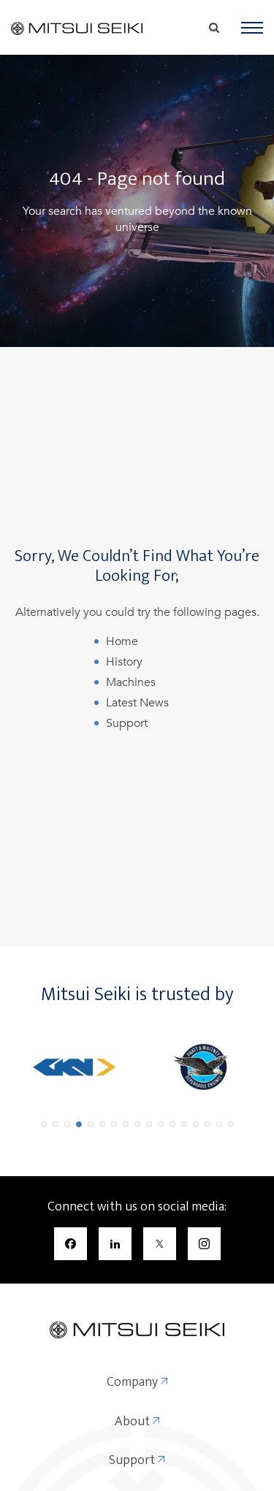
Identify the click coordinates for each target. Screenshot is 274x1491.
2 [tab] (55, 1124)
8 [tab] (126, 1124)
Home (122, 641)
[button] (252, 27)
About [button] (134, 1422)
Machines (131, 682)
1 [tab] (44, 1124)
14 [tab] (196, 1124)
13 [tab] (184, 1124)
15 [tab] (207, 1124)
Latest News (137, 703)
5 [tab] (91, 1124)
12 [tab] (172, 1124)
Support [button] (133, 1461)
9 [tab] (137, 1124)
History (124, 662)
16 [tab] (219, 1124)
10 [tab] (149, 1124)
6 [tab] (102, 1124)
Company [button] (134, 1383)
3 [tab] (67, 1124)
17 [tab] (231, 1124)
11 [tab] (161, 1124)
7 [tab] (114, 1124)
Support (127, 723)
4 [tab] (79, 1124)
